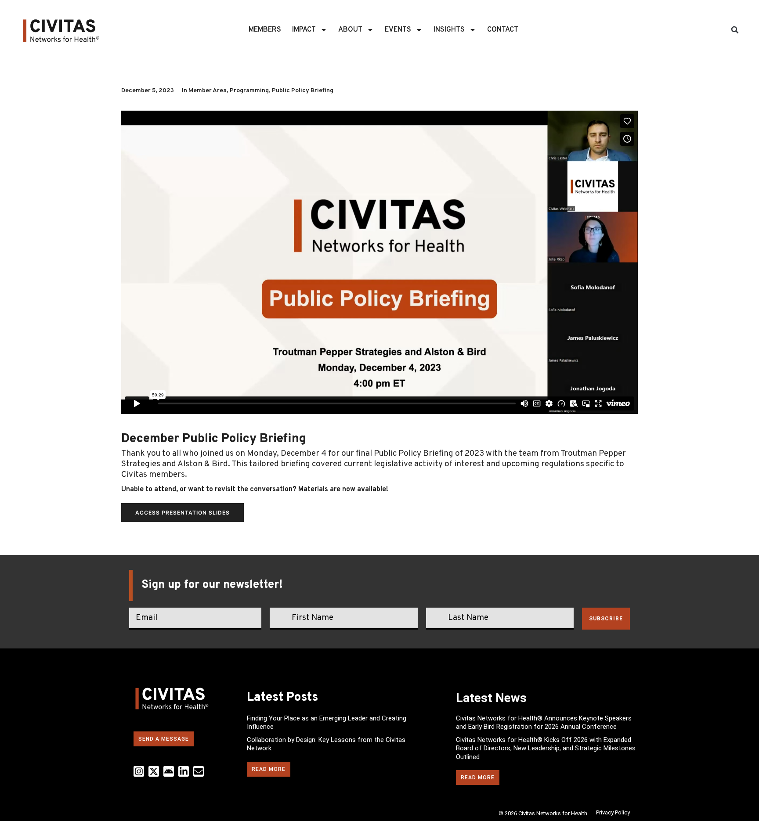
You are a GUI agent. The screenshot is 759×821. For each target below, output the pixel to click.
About (350, 29)
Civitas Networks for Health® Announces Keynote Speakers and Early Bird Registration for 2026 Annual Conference (544, 722)
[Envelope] (198, 771)
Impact (304, 29)
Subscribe (606, 619)
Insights (449, 29)
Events (398, 29)
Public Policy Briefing (302, 90)
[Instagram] (139, 771)
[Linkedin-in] (183, 771)
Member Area (207, 90)
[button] (734, 29)
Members (265, 29)
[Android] (168, 771)
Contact (502, 29)
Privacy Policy (613, 812)
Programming (249, 90)
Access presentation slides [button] (182, 512)
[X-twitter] (153, 771)
